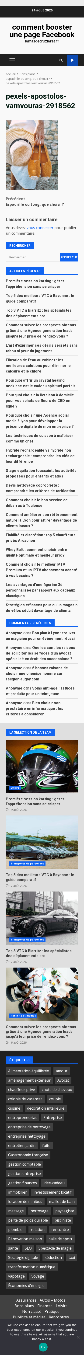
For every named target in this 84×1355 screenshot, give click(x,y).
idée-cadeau (54, 1182)
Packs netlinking (72, 60)
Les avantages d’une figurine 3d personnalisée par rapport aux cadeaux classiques (40, 590)
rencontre (60, 1229)
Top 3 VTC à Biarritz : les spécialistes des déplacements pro (42, 918)
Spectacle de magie (55, 1248)
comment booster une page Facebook (42, 31)
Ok (43, 1347)
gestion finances (22, 1182)
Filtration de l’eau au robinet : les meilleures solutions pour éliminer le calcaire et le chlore (38, 365)
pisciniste (63, 1220)
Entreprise (52, 1117)
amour (61, 1070)
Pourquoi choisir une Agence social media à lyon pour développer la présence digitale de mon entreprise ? (40, 421)
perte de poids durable (28, 1220)
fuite (46, 1145)
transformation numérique (31, 1266)
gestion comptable (24, 1164)
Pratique (52, 1311)
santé (13, 1248)
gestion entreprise (24, 1173)
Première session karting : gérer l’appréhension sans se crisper (42, 766)
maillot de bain (62, 1201)
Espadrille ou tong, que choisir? (35, 201)
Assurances (26, 1300)
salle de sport (60, 1238)
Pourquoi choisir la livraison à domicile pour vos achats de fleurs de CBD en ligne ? (40, 400)
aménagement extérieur (29, 1080)
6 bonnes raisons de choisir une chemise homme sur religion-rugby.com (37, 673)
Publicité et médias (23, 1015)
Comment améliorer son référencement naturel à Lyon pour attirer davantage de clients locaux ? (41, 520)
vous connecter (40, 227)
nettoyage (40, 1210)
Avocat (63, 1080)
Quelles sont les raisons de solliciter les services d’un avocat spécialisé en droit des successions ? (40, 653)
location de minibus (25, 1201)
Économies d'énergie (26, 1285)
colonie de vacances (25, 1098)
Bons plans (24, 1305)
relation (38, 1229)
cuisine (14, 1108)
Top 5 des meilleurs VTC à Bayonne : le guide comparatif (42, 842)
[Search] (61, 60)
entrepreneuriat (22, 1117)
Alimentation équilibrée (28, 1070)
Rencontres (59, 1317)
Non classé (31, 1311)
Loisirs (15, 787)
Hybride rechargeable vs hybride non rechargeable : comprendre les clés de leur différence (40, 456)
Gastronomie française (28, 1154)
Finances (44, 1305)
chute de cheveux (57, 1089)
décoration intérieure (45, 1108)
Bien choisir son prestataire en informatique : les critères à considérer (34, 708)
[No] (78, 1337)
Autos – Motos (52, 1300)
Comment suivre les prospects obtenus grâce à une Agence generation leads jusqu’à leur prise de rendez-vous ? (41, 330)
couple (55, 1098)
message (16, 1210)
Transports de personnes (27, 863)
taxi (72, 1257)
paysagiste (64, 1210)
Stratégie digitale (23, 1257)
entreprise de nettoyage (29, 1126)
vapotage (16, 1276)
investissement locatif (53, 1192)
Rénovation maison (25, 1238)
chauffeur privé (21, 1089)
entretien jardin (21, 1145)
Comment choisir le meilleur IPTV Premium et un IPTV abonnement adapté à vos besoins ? (41, 570)
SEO (28, 1248)
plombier (16, 1229)
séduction (53, 1257)
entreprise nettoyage (27, 1136)
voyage (38, 1276)
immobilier (17, 1192)
